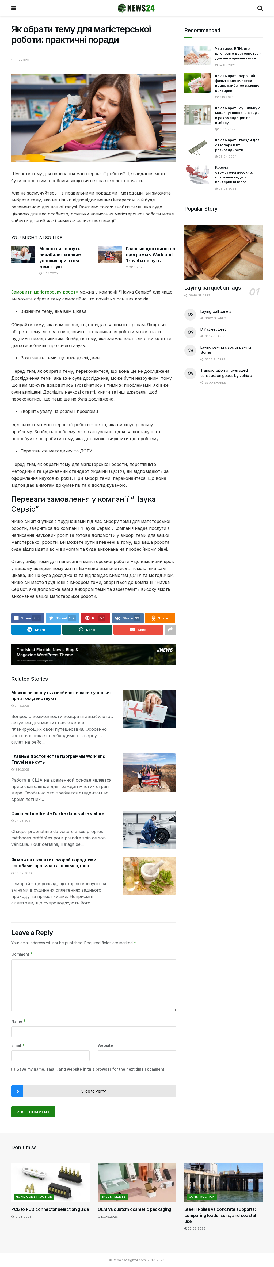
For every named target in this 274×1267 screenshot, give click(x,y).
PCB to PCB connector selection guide (50, 1209)
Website (105, 1045)
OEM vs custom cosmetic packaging (134, 1209)
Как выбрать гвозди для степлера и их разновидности (237, 145)
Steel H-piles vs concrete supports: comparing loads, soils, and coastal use (220, 1215)
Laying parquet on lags (212, 287)
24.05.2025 (227, 65)
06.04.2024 (227, 156)
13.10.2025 (136, 267)
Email (18, 1045)
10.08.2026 (23, 1217)
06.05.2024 (227, 189)
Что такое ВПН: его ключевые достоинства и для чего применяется (238, 53)
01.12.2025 (50, 273)
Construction (202, 1196)
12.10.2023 (226, 97)
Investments (114, 1196)
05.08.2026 (196, 1228)
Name (18, 1021)
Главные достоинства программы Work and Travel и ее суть (150, 254)
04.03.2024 (23, 821)
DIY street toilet (213, 329)
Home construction (34, 1196)
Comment (22, 954)
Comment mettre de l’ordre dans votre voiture (57, 813)
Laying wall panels (215, 311)
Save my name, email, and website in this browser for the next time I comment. (91, 1069)
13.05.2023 (20, 60)
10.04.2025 (226, 129)
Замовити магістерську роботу (44, 292)
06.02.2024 (23, 873)
